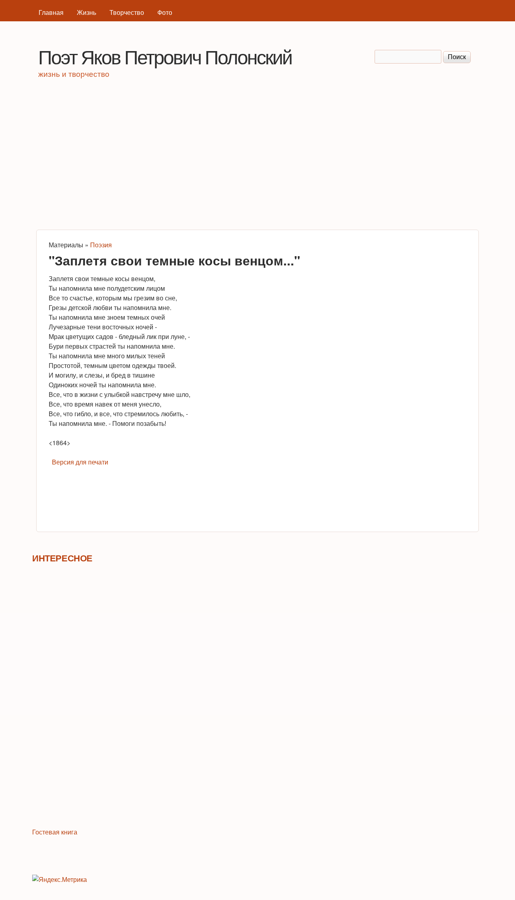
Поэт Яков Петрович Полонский (165, 56)
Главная (51, 12)
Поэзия (101, 244)
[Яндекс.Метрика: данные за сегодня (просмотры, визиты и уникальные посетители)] (59, 879)
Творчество (126, 12)
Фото (164, 12)
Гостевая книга (54, 831)
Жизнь (86, 12)
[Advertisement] (257, 157)
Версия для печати (80, 461)
